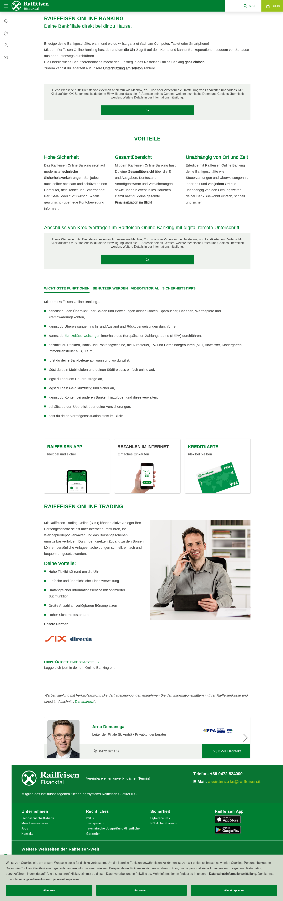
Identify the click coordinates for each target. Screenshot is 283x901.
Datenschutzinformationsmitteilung (232, 873)
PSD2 (90, 818)
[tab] (67, 288)
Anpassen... (141, 890)
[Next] (234, 738)
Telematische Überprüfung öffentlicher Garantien (113, 831)
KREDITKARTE (203, 446)
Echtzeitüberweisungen (82, 336)
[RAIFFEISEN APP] (77, 480)
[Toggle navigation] (6, 6)
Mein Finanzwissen (35, 823)
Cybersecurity (160, 818)
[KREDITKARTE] (217, 477)
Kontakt (27, 833)
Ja (147, 110)
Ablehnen (49, 890)
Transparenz (84, 701)
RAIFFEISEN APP (64, 446)
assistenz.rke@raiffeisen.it (234, 781)
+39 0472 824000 (226, 773)
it (232, 6)
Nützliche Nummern (163, 823)
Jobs (25, 828)
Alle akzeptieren (234, 890)
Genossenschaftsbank (38, 818)
